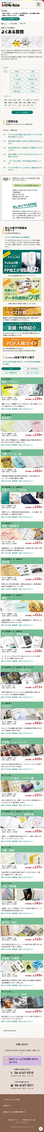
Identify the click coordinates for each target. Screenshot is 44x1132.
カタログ (7, 706)
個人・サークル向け (6, 739)
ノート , (24, 100)
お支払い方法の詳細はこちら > (10, 18)
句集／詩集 (8, 850)
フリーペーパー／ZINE (14, 994)
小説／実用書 (9, 886)
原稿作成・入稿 (32, 79)
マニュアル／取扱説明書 (15, 634)
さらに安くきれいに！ (26, 409)
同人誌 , (14, 100)
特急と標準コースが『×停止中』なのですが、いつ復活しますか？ (25, 155)
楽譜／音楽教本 (10, 526)
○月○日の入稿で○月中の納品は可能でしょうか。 (24, 162)
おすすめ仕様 (7, 409)
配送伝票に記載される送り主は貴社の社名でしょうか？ (25, 142)
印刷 (17, 83)
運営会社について (13, 1119)
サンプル (32, 75)
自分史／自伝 (9, 922)
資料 (4, 598)
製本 (32, 83)
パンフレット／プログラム (16, 670)
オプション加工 (17, 87)
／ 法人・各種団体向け (17, 487)
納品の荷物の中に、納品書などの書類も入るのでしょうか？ (25, 148)
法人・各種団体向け (6, 703)
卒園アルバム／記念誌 (14, 490)
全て (5, 71)
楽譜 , (28, 100)
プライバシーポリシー (22, 1122)
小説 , (10, 100)
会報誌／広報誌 (10, 958)
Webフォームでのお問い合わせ (27, 185)
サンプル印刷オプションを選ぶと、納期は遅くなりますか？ (25, 168)
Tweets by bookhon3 (9, 1030)
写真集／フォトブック (14, 742)
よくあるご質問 (13, 23)
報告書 (5, 562)
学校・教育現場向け (6, 379)
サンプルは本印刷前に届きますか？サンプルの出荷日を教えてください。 (25, 135)
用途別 (17, 71)
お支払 (33, 87)
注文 (17, 75)
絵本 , (6, 100)
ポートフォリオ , (35, 100)
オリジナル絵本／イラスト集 (18, 778)
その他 (33, 91)
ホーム (4, 23)
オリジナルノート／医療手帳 (18, 814)
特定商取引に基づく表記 (29, 1119)
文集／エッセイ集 (11, 454)
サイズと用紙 (17, 79)
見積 (32, 71)
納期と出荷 (17, 91)
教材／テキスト (10, 382)
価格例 (15, 409)
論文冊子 (7, 418)
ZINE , (20, 100)
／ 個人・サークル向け (28, 667)
